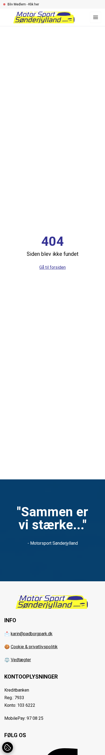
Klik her (33, 4)
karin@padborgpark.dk (31, 633)
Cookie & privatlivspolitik (34, 646)
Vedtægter (21, 659)
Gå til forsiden (52, 267)
